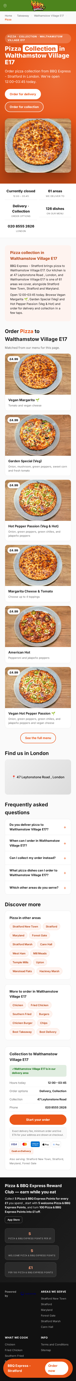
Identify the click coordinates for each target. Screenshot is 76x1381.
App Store (13, 1219)
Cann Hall (46, 944)
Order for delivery (23, 94)
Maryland (18, 935)
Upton (40, 962)
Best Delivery (48, 1031)
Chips (43, 1023)
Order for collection (24, 107)
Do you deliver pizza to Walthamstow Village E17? (29, 827)
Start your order (38, 1120)
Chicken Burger (22, 1023)
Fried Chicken (39, 1005)
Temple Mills (20, 962)
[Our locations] (5, 5)
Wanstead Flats (22, 971)
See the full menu (38, 738)
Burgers (44, 1014)
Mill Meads (40, 953)
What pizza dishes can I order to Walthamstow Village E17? (33, 872)
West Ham (19, 953)
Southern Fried (22, 1014)
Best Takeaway (22, 1031)
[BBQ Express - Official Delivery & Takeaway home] (38, 5)
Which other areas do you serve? (34, 887)
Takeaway (23, 15)
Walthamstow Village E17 (49, 15)
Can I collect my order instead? (33, 858)
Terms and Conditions (55, 1344)
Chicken (18, 1005)
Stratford (51, 926)
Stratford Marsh (22, 944)
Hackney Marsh (49, 971)
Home (8, 15)
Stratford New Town (25, 926)
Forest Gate (39, 935)
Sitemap (46, 1350)
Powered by (10, 1293)
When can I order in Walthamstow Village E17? (35, 843)
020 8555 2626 (21, 226)
